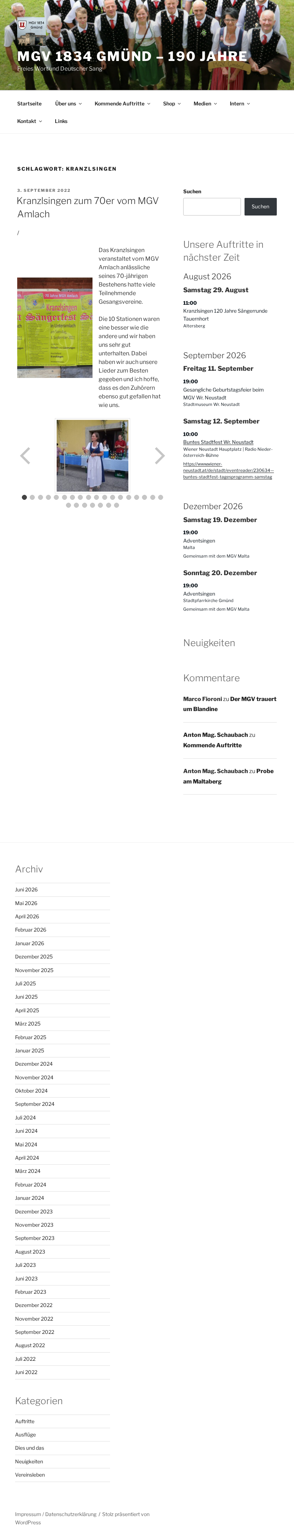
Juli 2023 (25, 1265)
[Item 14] (128, 497)
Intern (237, 103)
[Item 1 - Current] (24, 497)
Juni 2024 (26, 1131)
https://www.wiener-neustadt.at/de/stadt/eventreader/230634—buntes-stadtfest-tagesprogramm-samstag (228, 470)
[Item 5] (56, 497)
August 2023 (30, 1252)
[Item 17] (152, 497)
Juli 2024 (25, 1117)
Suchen (192, 191)
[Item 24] (108, 505)
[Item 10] (96, 497)
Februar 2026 (30, 930)
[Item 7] (72, 497)
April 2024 (27, 1158)
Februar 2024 (30, 1185)
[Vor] (159, 455)
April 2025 (27, 1010)
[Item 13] (120, 497)
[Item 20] (76, 505)
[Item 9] (88, 497)
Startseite (29, 103)
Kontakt (26, 121)
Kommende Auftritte (119, 103)
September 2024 (34, 1104)
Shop (169, 103)
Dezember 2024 (34, 1064)
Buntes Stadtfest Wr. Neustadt (218, 442)
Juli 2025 (25, 983)
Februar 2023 (30, 1292)
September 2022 (34, 1332)
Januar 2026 (29, 943)
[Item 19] (68, 505)
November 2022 (34, 1319)
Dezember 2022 (33, 1305)
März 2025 (28, 1024)
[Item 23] (100, 505)
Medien (202, 103)
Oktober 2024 (31, 1091)
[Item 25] (116, 505)
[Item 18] (160, 497)
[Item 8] (80, 497)
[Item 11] (104, 497)
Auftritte (24, 1421)
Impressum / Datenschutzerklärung (55, 1514)
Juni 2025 (26, 997)
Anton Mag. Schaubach (215, 734)
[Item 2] (32, 497)
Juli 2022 (25, 1359)
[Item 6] (64, 497)
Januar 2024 (29, 1198)
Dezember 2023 (34, 1211)
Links (61, 121)
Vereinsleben (30, 1475)
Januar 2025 (29, 1050)
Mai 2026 (26, 903)
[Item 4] (48, 497)
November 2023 (34, 1225)
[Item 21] (84, 505)
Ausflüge (25, 1434)
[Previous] (25, 455)
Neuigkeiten (29, 1461)
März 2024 (28, 1171)
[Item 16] (144, 497)
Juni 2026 (26, 889)
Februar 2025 (30, 1037)
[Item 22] (92, 505)
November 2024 (34, 1077)
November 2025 (34, 970)
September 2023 (34, 1238)
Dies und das (29, 1448)
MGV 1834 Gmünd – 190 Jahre (132, 56)
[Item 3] (40, 497)
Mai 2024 (26, 1144)
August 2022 (30, 1345)
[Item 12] (112, 497)
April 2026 (27, 916)
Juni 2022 (26, 1372)
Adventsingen (199, 541)
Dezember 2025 (34, 956)
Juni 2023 (26, 1278)
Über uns (65, 103)
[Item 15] (136, 497)
